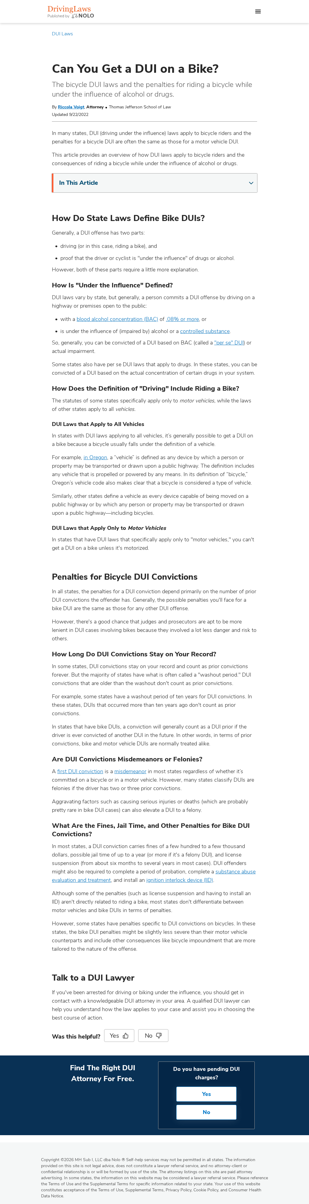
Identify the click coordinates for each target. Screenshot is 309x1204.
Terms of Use (110, 1190)
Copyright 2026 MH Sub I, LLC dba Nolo (83, 1160)
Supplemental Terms (144, 1190)
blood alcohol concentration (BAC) (117, 319)
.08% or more (182, 319)
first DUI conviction (80, 771)
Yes (114, 1036)
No (149, 1036)
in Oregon (95, 457)
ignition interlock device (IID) (179, 880)
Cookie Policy (205, 1190)
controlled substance (205, 331)
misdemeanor (130, 771)
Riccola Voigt (71, 107)
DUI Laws (62, 33)
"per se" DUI (229, 342)
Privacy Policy (178, 1190)
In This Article (78, 183)
